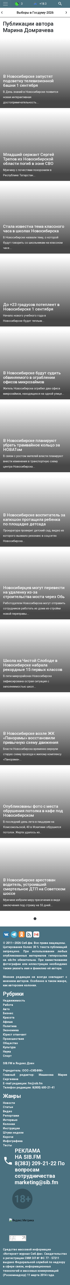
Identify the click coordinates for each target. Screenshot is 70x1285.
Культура (9, 1047)
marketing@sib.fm (36, 1182)
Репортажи (11, 1115)
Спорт (7, 1056)
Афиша (8, 1022)
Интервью (10, 1120)
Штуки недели (13, 1132)
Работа (8, 1005)
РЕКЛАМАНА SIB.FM (28, 1154)
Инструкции (11, 1128)
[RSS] (29, 935)
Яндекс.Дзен (25, 1063)
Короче (8, 1137)
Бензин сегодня (35, 12)
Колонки (9, 1124)
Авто (6, 1009)
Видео (7, 1111)
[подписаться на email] (37, 934)
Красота (8, 1017)
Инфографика (13, 1141)
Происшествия (13, 1039)
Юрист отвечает (14, 1034)
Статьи (8, 1107)
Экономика (11, 1030)
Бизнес (8, 1013)
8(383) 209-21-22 (36, 1163)
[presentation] (2, 12)
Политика (10, 1026)
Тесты (7, 1145)
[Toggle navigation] (5, 4)
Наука (7, 1051)
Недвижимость (14, 1000)
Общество (10, 1043)
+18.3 (42, 3)
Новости (9, 1103)
